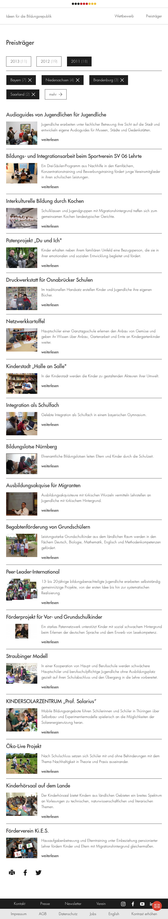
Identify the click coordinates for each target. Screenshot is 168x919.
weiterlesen (50, 139)
